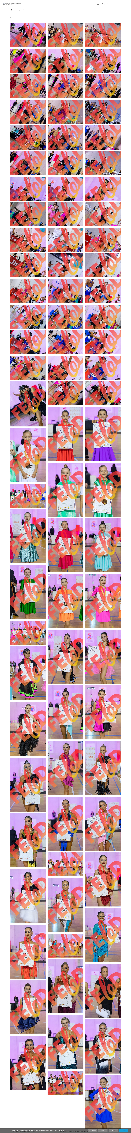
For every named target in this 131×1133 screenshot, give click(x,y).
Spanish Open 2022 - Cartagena (22, 10)
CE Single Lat (36, 10)
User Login (102, 4)
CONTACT (110, 4)
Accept (124, 1130)
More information (92, 1130)
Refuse (113, 1130)
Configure (103, 1130)
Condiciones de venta (121, 4)
